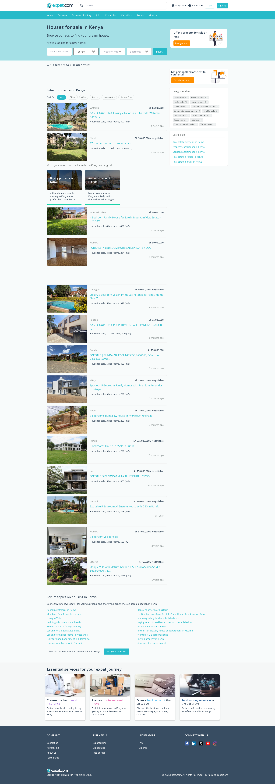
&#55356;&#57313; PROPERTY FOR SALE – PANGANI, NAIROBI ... (126, 326)
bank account (156, 700)
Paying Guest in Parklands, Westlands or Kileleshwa (165, 622)
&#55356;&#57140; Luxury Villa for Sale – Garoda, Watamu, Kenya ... (125, 114)
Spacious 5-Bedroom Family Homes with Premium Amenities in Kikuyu (126, 387)
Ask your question (116, 651)
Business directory (81, 15)
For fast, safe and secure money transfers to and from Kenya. (198, 710)
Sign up (222, 5)
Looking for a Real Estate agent (63, 631)
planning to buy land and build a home (158, 618)
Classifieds (126, 15)
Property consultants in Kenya (189, 147)
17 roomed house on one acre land (111, 143)
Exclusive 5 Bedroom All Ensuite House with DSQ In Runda (124, 506)
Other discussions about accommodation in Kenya (73, 651)
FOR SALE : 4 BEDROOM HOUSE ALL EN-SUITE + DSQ (120, 247)
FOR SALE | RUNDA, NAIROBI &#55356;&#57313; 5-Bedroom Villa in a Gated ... (125, 356)
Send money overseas (196, 700)
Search (160, 51)
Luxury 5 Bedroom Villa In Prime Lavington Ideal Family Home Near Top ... (126, 296)
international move (107, 701)
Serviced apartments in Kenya (189, 152)
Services (62, 15)
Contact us (52, 742)
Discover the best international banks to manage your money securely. (153, 711)
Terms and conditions (216, 775)
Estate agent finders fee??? (152, 626)
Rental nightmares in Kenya (61, 610)
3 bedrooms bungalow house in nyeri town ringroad (121, 415)
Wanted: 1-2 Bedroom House (153, 635)
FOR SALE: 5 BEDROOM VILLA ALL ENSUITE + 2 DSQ (120, 476)
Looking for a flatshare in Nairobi (64, 643)
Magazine (180, 5)
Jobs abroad (99, 752)
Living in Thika (54, 618)
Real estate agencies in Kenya (188, 142)
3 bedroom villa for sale (104, 536)
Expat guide (99, 747)
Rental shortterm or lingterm (153, 610)
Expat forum (99, 742)
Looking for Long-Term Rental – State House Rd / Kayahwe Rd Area (173, 614)
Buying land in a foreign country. (64, 626)
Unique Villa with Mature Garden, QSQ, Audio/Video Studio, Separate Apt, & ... (125, 568)
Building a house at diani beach (64, 622)
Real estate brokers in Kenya (188, 157)
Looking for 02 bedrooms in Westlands (67, 635)
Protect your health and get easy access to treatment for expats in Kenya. (64, 711)
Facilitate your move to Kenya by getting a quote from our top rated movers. (109, 711)
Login (209, 5)
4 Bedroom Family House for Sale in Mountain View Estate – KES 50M (125, 219)
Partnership (53, 757)
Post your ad (181, 43)
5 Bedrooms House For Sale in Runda (112, 446)
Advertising (53, 747)
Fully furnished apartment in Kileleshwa (68, 639)
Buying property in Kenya (151, 639)
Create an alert (183, 80)
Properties (110, 15)
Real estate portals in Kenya (187, 162)
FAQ (141, 742)
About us (51, 752)
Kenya (50, 15)
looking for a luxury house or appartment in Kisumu (165, 631)
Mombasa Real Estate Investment (64, 614)
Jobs (98, 15)
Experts (143, 747)
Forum (140, 15)
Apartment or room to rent (152, 643)
